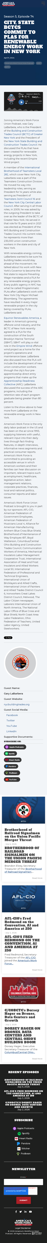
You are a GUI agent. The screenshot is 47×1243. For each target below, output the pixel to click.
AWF (39, 63)
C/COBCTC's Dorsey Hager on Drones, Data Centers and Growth (22, 1015)
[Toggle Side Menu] (43, 3)
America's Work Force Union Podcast (19, 63)
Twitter (10, 720)
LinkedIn (11, 731)
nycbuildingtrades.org (17, 704)
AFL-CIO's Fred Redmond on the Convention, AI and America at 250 (22, 923)
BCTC (7, 67)
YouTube (11, 726)
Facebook (12, 715)
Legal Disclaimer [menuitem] (23, 1228)
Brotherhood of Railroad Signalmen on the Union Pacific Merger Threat (23, 835)
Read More (37, 878)
